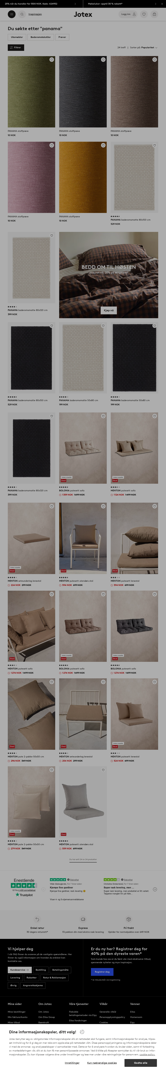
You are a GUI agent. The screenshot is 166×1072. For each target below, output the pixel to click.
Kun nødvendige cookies (102, 1062)
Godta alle (140, 1062)
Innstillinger (72, 1062)
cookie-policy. (147, 1054)
